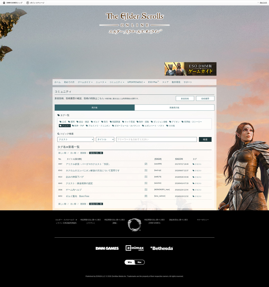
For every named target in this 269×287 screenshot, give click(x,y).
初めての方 (263, 2)
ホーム (57, 82)
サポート (188, 82)
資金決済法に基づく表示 (178, 220)
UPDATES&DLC (135, 82)
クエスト (198, 164)
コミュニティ (116, 82)
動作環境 (176, 82)
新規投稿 (185, 98)
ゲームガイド (84, 82)
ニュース (100, 82)
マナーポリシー (203, 220)
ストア (165, 82)
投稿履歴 (205, 98)
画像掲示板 (174, 107)
